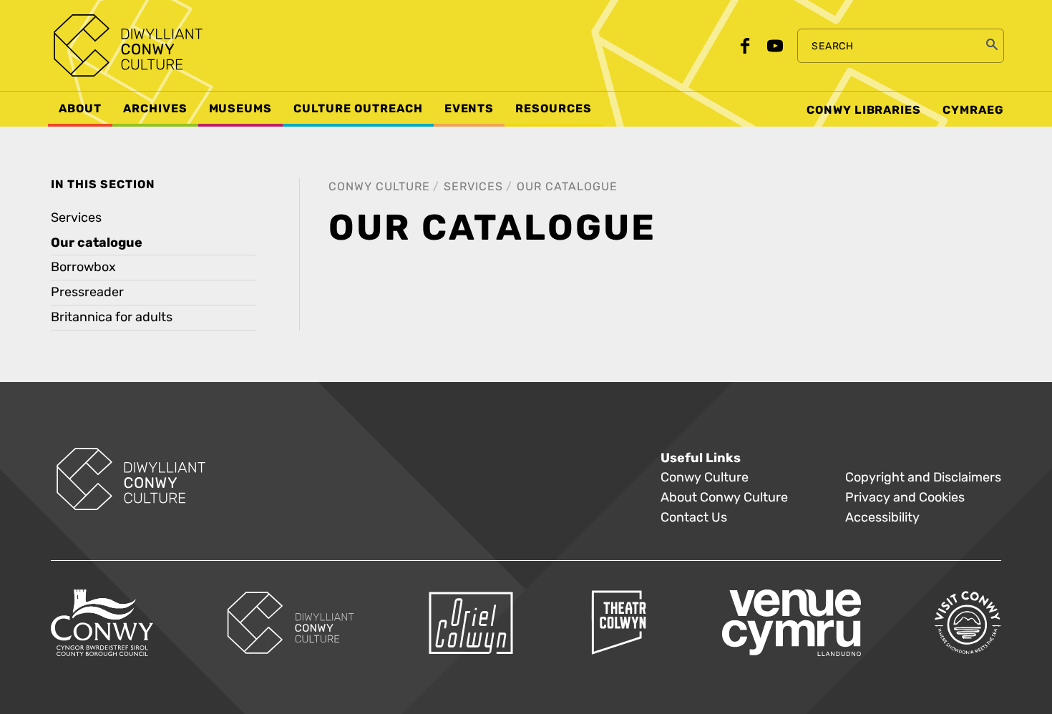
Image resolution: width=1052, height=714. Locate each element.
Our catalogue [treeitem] (96, 242)
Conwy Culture (379, 186)
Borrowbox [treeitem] (83, 267)
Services (473, 186)
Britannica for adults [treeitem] (111, 317)
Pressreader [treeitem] (87, 292)
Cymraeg (973, 110)
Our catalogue (567, 186)
